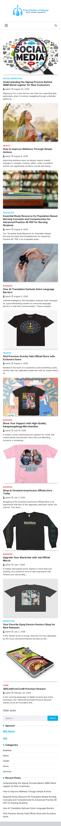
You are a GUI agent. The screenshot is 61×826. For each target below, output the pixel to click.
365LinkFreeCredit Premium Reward (24, 688)
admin (8, 89)
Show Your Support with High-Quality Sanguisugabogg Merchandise (24, 425)
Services (7, 771)
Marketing (8, 621)
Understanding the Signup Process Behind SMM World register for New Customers (27, 84)
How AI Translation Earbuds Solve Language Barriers (28, 808)
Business (7, 286)
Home (6, 766)
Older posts (9, 710)
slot (5, 738)
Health (6, 146)
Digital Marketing (12, 78)
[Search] (56, 25)
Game (6, 685)
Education (8, 213)
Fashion (7, 353)
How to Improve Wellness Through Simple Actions (27, 791)
